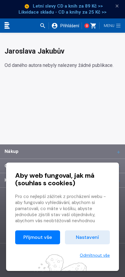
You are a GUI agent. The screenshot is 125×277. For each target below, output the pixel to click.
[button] (44, 25)
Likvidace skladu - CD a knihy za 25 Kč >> (62, 12)
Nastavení (87, 237)
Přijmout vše (37, 237)
